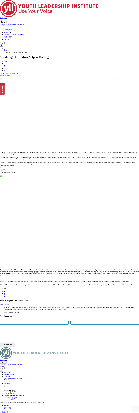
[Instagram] (4, 18)
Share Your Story (5, 304)
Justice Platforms (9, 31)
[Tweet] (4, 65)
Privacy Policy (8, 409)
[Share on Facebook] (4, 63)
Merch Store (7, 38)
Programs (6, 32)
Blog (5, 50)
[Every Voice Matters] (49, 16)
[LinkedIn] (3, 18)
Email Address (4, 326)
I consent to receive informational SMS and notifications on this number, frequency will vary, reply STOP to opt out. (36, 339)
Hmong (12, 24)
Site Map (6, 405)
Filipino (17, 24)
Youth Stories (8, 36)
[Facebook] (0, 18)
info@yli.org (11, 393)
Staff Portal (7, 39)
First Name (3, 319)
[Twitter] (1, 18)
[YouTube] (6, 18)
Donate (2, 26)
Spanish (7, 24)
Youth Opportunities (5, 75)
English (3, 22)
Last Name (73, 319)
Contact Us (3, 387)
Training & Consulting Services (13, 34)
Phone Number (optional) (8, 333)
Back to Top (5, 412)
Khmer (22, 24)
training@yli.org (12, 399)
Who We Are (8, 29)
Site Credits (7, 407)
